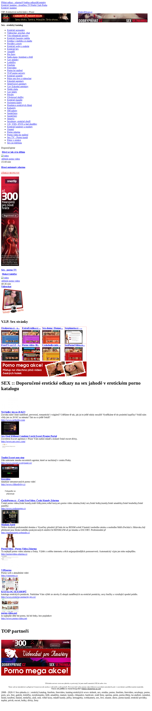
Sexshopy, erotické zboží (18, 121)
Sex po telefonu (14, 143)
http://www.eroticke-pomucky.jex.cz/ (18, 597)
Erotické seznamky (16, 30)
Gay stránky (13, 59)
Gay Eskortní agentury (17, 86)
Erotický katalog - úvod (12, 5)
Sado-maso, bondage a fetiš (20, 57)
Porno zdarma (13, 132)
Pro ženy (11, 54)
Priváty (10, 94)
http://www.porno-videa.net (14, 618)
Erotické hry (13, 49)
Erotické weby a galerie (18, 46)
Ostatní (10, 129)
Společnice (12, 113)
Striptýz (10, 118)
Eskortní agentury (15, 81)
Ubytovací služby (15, 97)
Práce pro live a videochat (19, 78)
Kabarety (11, 108)
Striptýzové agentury (17, 84)
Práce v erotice (14, 140)
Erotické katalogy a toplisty (20, 126)
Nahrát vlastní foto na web (91, 689)
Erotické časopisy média (18, 38)
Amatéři (11, 51)
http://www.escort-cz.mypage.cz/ (16, 463)
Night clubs (12, 89)
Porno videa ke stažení (17, 134)
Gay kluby (12, 92)
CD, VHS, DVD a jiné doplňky (22, 124)
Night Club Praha (39, 5)
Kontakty (41, 2)
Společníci (12, 116)
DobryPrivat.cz (85, 12)
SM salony (12, 110)
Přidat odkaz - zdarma (11, 2)
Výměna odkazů (29, 2)
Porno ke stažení (15, 70)
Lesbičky (11, 62)
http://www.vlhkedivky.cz (13, 484)
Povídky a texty (14, 43)
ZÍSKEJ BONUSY (10, 173)
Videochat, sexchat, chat (18, 33)
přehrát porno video (10, 159)
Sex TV (27, 5)
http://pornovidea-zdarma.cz (14, 554)
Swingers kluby (14, 102)
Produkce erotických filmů (19, 105)
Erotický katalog (9, 8)
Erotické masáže (14, 100)
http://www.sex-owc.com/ (13, 441)
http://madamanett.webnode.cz (15, 532)
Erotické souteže (15, 75)
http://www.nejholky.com (13, 420)
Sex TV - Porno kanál (17, 137)
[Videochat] (12, 313)
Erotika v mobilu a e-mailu (19, 41)
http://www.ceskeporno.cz (13, 508)
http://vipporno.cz (9, 575)
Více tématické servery (17, 35)
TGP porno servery (16, 73)
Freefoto (11, 65)
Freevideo (11, 67)
